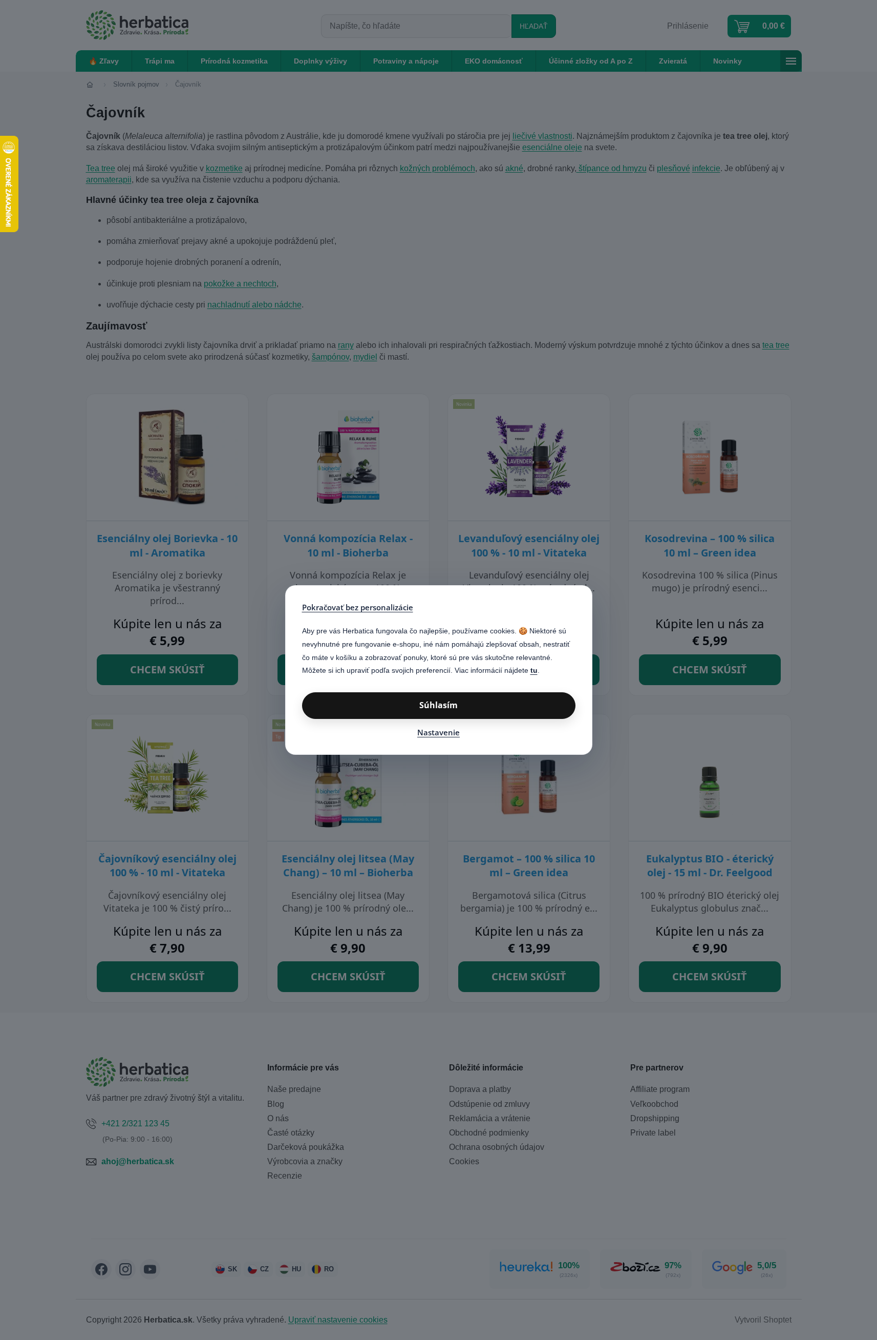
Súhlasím (438, 705)
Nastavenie (438, 732)
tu (534, 670)
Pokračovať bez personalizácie (357, 607)
